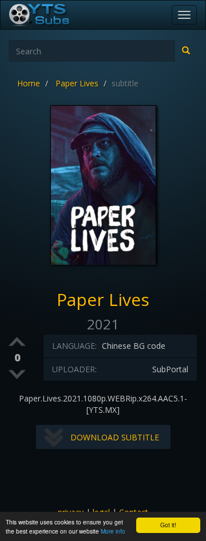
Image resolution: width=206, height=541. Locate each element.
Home (28, 83)
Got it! (168, 524)
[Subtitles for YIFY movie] (52, 15)
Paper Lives (77, 83)
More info (113, 531)
